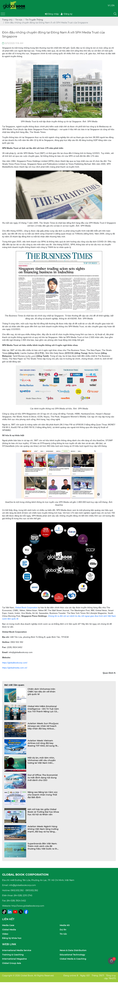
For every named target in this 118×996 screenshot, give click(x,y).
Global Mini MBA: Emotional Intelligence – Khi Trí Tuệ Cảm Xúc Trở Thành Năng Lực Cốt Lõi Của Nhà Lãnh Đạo (43, 709)
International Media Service (16, 950)
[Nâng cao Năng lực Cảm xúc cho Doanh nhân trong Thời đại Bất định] (15, 798)
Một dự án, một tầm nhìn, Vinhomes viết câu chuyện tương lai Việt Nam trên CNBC (42, 760)
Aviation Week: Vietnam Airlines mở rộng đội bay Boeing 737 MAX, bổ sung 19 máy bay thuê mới (42, 743)
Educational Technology (72, 954)
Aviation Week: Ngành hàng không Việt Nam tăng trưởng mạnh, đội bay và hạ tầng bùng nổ (43, 829)
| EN (112, 5)
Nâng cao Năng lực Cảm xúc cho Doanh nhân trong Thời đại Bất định (43, 795)
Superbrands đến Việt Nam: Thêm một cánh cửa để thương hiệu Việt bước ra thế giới (43, 846)
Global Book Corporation (26, 607)
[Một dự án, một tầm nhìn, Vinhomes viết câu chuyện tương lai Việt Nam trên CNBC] (15, 763)
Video (5, 934)
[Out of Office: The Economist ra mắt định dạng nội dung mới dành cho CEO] (15, 781)
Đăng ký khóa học (11, 938)
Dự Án (63, 929)
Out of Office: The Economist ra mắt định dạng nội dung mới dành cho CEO (43, 778)
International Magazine (14, 959)
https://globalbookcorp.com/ (14, 663)
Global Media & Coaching (73, 959)
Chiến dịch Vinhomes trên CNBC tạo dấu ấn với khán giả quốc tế (41, 692)
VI (109, 5)
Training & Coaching (13, 954)
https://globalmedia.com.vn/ (14, 668)
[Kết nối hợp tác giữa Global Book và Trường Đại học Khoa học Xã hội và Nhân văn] (15, 815)
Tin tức (63, 934)
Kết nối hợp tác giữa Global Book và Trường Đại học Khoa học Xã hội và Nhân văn (43, 812)
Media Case (8, 925)
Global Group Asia (11, 963)
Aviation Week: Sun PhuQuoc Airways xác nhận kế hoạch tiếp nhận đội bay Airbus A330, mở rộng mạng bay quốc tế (43, 726)
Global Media (9, 929)
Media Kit (65, 925)
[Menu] (3, 14)
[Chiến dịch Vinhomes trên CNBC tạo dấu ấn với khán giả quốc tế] (15, 695)
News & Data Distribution (73, 950)
